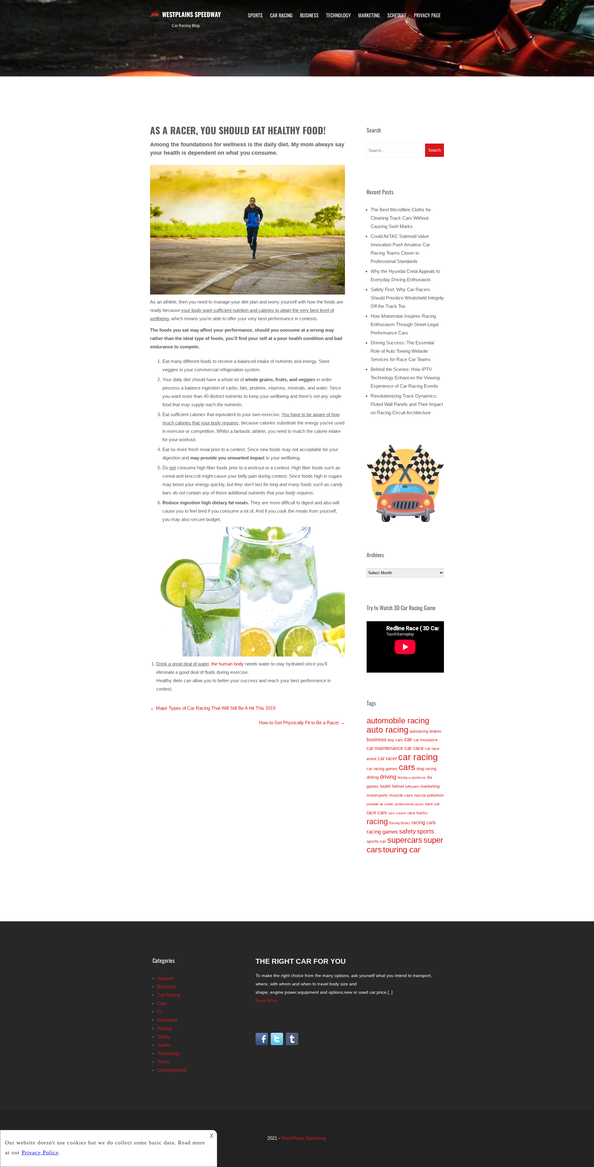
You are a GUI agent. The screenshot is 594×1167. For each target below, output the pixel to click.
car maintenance (385, 748)
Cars (162, 1003)
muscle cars (401, 795)
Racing (164, 1028)
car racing (418, 757)
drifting (373, 777)
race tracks (417, 813)
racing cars (423, 822)
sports (425, 831)
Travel (163, 1061)
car (408, 739)
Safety (163, 1036)
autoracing (419, 731)
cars (407, 767)
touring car (401, 849)
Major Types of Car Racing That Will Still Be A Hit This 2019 (212, 708)
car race (414, 748)
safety (407, 831)
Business (309, 15)
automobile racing (398, 720)
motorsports (377, 795)
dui (429, 777)
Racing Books (399, 823)
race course (397, 813)
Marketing (369, 15)
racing (377, 821)
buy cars (395, 740)
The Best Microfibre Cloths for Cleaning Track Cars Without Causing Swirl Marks (401, 218)
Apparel (165, 978)
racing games (382, 832)
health (385, 786)
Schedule (397, 15)
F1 (159, 1011)
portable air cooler (380, 804)
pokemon (435, 795)
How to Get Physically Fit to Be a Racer (302, 722)
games (373, 786)
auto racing (387, 729)
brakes (435, 731)
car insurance (425, 740)
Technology (338, 15)
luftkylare (412, 786)
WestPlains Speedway (191, 14)
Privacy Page (427, 15)
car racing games (382, 768)
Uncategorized (172, 1070)
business (376, 739)
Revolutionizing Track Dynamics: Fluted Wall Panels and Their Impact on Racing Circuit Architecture (407, 404)
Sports (255, 15)
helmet (398, 786)
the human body (227, 663)
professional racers (409, 804)
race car (432, 804)
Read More (267, 1000)
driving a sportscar (412, 777)
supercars (404, 840)
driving (388, 777)
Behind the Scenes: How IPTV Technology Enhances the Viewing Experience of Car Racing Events (405, 378)
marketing (430, 786)
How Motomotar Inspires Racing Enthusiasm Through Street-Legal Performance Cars (404, 324)
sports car (376, 841)
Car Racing (281, 15)
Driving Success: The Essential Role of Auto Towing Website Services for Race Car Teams (402, 351)
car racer (387, 758)
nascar (420, 795)
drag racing (426, 768)
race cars (377, 812)
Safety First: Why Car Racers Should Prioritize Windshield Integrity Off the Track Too (407, 298)
